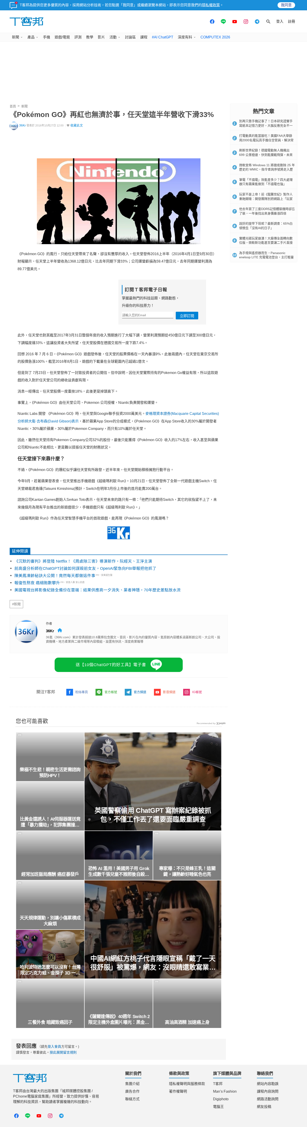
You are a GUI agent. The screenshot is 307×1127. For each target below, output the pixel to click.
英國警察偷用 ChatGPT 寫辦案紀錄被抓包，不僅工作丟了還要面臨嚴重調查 (153, 815)
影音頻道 (169, 692)
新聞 (15, 37)
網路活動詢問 (267, 1099)
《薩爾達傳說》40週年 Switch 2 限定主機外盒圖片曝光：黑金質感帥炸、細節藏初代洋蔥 (119, 1019)
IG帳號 (197, 692)
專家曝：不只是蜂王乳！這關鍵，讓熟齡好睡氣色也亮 (187, 871)
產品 (31, 37)
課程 (143, 37)
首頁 (13, 106)
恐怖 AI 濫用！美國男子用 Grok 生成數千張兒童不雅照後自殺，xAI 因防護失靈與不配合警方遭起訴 (118, 871)
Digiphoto (221, 1099)
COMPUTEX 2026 (215, 37)
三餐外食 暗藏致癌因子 (50, 1022)
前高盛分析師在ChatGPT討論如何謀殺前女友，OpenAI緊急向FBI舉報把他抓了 (85, 568)
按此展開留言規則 (63, 1052)
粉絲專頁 (81, 692)
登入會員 (54, 1046)
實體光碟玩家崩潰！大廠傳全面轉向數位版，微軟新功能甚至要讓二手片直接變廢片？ (266, 242)
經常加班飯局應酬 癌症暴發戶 (50, 874)
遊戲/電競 (62, 37)
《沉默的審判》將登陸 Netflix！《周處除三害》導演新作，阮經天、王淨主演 (83, 561)
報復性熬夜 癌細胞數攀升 (37, 583)
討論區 (130, 37)
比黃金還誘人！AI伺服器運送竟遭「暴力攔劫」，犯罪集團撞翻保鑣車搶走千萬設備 (50, 822)
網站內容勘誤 (267, 1084)
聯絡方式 (132, 1099)
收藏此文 (76, 125)
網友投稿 (264, 1107)
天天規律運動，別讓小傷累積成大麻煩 (50, 920)
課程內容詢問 (267, 1091)
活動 (113, 37)
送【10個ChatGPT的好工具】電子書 (111, 665)
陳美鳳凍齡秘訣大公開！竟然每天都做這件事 (54, 575)
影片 (101, 37)
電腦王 (218, 1107)
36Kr (22, 125)
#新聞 (16, 604)
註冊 (291, 21)
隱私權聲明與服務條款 (187, 1084)
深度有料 (185, 37)
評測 (78, 37)
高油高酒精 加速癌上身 (187, 1022)
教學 (89, 37)
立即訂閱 (187, 316)
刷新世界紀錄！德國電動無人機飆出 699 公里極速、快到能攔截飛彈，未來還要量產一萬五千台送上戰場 (266, 154)
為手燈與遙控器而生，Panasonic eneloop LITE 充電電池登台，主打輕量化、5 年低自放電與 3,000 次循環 (266, 257)
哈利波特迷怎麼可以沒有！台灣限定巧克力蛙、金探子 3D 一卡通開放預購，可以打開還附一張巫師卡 (50, 970)
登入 (279, 21)
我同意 (286, 5)
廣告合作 (132, 1091)
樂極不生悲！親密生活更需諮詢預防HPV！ (50, 772)
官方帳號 (111, 692)
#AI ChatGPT (162, 37)
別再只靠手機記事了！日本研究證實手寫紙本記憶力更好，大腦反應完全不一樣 (266, 125)
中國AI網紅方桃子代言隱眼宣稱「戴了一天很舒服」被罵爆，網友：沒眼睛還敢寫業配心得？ (153, 963)
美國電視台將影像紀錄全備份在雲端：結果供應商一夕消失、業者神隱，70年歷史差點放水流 (97, 590)
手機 (46, 37)
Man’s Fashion (225, 1091)
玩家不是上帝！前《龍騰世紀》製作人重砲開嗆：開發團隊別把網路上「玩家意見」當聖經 (266, 198)
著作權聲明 (178, 1091)
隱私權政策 (211, 5)
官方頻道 (140, 692)
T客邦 (217, 1084)
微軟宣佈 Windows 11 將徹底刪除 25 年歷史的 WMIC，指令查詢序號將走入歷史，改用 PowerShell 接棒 (267, 169)
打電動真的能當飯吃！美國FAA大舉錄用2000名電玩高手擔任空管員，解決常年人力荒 (266, 140)
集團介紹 (132, 1084)
